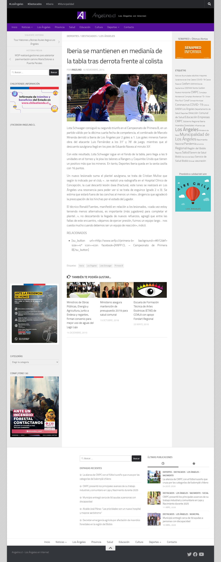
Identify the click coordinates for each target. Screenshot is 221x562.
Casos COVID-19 (198, 79)
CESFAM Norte (191, 88)
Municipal (194, 514)
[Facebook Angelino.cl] (195, 554)
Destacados (89, 36)
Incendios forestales (184, 125)
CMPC (195, 92)
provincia (200, 144)
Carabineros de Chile (182, 80)
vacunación (200, 160)
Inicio (14, 27)
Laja (203, 126)
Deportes (112, 27)
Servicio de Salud (188, 157)
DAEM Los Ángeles (184, 109)
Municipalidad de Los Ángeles (192, 137)
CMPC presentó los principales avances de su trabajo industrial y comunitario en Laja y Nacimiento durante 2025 (186, 500)
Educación (85, 27)
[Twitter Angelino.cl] (189, 554)
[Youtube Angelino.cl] (201, 554)
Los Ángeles (43, 27)
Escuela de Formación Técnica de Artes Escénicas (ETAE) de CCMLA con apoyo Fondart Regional (146, 310)
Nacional (179, 143)
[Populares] (193, 463)
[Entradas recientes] (163, 463)
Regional (181, 148)
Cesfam (186, 83)
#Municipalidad (66, 4)
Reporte (178, 152)
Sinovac (191, 161)
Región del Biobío (196, 148)
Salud (72, 27)
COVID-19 (196, 104)
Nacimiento (202, 139)
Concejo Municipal (196, 101)
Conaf (186, 100)
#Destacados (35, 4)
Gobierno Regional (191, 121)
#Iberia (49, 4)
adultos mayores (199, 75)
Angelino (77, 69)
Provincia (60, 27)
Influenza (198, 126)
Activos (178, 76)
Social (205, 493)
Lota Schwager (106, 266)
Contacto (129, 27)
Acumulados (187, 76)
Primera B (119, 266)
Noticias (26, 27)
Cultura (99, 27)
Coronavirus (182, 104)
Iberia (81, 266)
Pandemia (190, 143)
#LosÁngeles (16, 4)
